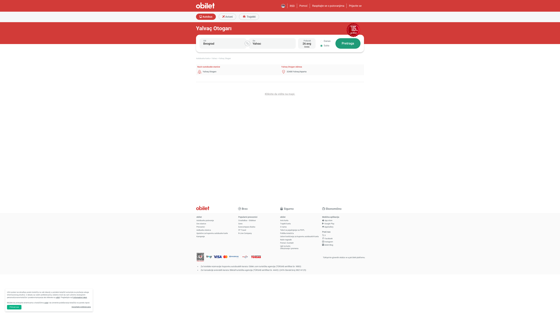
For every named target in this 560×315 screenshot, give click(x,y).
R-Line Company (245, 233)
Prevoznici (200, 227)
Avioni (229, 16)
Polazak (307, 41)
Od (204, 41)
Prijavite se (355, 5)
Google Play (329, 224)
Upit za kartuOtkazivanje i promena (289, 247)
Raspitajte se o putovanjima (328, 5)
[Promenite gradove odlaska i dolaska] (247, 43)
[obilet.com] (212, 8)
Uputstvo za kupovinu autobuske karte (212, 233)
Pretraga (348, 43)
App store (328, 220)
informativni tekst (80, 297)
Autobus (207, 16)
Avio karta (284, 220)
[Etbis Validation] (200, 258)
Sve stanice (201, 224)
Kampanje (200, 236)
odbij (58, 297)
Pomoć (303, 5)
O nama (283, 227)
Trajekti (251, 16)
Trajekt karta (285, 224)
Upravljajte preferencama (81, 307)
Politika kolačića (287, 233)
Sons (240, 224)
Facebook (328, 238)
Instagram (328, 242)
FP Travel (242, 230)
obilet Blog (328, 245)
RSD (292, 5)
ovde (46, 303)
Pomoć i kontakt (287, 243)
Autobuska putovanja (205, 220)
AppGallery (328, 227)
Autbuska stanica (203, 230)
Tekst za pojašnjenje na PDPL (292, 230)
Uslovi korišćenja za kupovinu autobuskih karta (299, 236)
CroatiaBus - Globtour (247, 220)
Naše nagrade (286, 240)
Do (254, 41)
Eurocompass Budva (246, 227)
